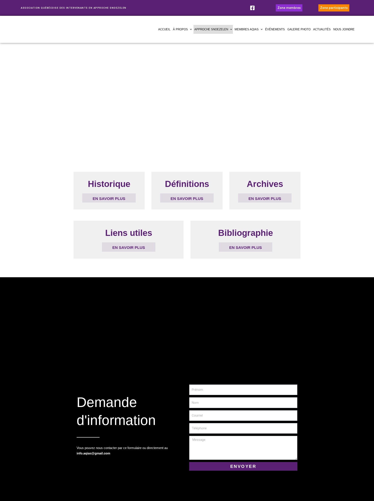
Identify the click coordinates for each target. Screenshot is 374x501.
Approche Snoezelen (211, 29)
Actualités (322, 29)
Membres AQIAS (247, 29)
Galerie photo (299, 29)
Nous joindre (344, 29)
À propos (180, 29)
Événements (275, 29)
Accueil (164, 29)
